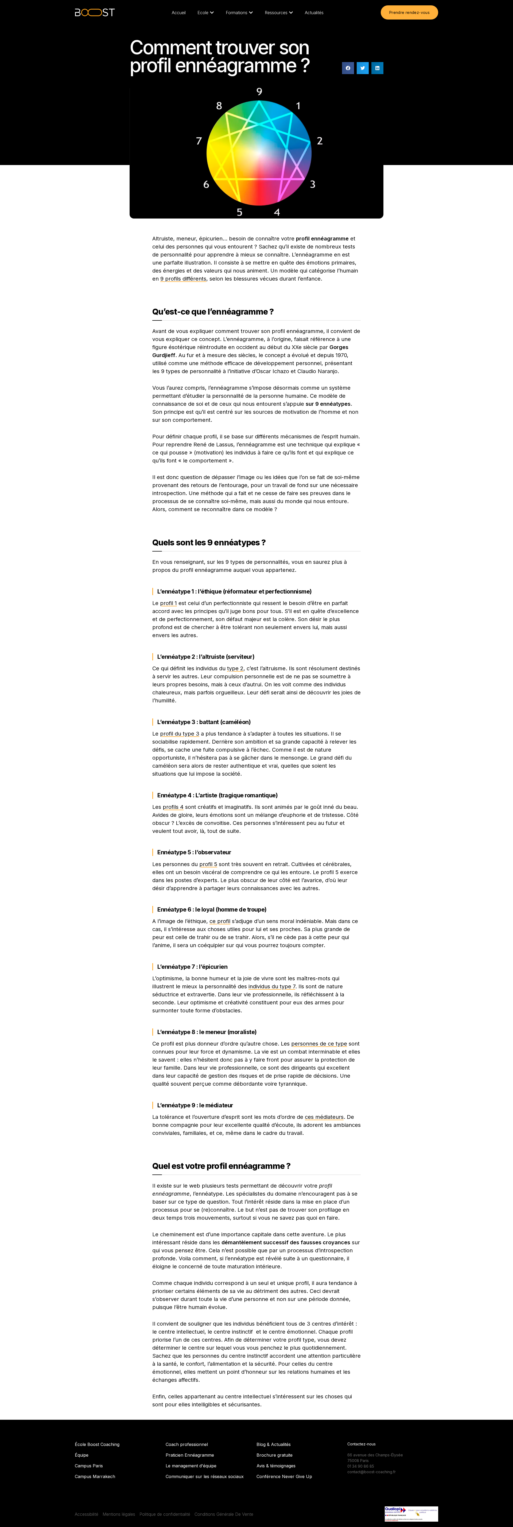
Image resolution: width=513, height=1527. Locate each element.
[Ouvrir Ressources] (291, 12)
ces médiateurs (324, 1117)
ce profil (219, 921)
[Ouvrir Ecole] (212, 12)
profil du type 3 (179, 733)
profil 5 (208, 864)
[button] (348, 68)
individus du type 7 (271, 986)
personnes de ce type (319, 1043)
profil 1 (168, 603)
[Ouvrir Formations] (251, 12)
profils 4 (173, 807)
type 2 (235, 668)
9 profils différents (183, 278)
